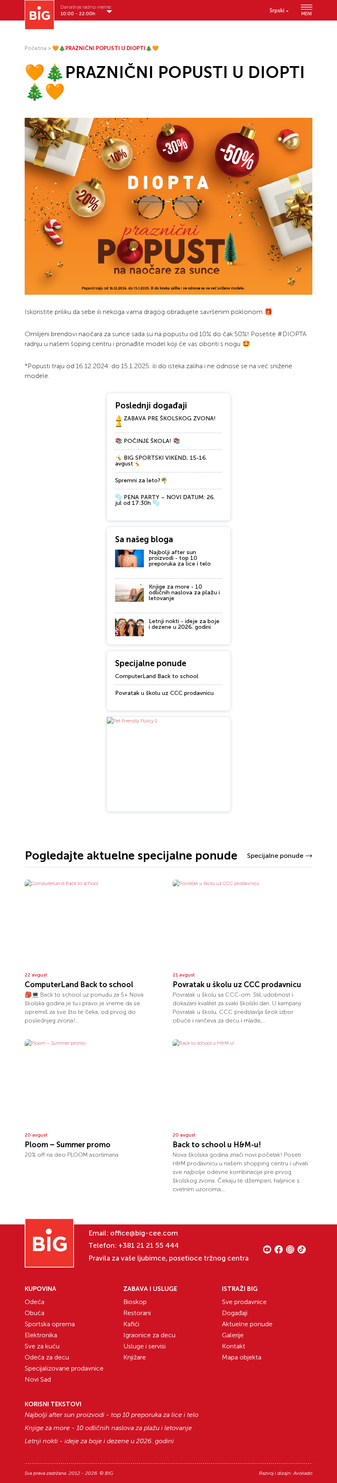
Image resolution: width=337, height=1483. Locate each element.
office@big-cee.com (144, 1233)
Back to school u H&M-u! (217, 1144)
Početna (35, 48)
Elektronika (41, 1335)
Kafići (131, 1324)
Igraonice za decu (149, 1335)
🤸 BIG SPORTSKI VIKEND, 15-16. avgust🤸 (161, 460)
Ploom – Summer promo (68, 1144)
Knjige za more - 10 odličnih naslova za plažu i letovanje (184, 592)
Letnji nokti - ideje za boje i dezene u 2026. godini (184, 624)
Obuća (34, 1313)
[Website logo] (39, 15)
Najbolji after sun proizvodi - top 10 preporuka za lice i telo (180, 558)
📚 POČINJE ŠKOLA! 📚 (147, 441)
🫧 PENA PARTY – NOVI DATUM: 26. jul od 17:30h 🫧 (165, 500)
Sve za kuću (42, 1346)
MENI (306, 13)
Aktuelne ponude (247, 1324)
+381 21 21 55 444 (148, 1245)
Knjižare (134, 1357)
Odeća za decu (47, 1357)
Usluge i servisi (144, 1346)
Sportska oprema (50, 1324)
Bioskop (135, 1302)
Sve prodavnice (244, 1302)
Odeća (34, 1302)
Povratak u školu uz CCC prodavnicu (164, 693)
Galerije (233, 1335)
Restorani (137, 1313)
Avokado (302, 1473)
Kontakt (233, 1346)
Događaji (234, 1313)
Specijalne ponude (275, 856)
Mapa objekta (241, 1357)
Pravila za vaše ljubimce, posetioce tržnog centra (168, 1258)
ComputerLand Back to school (157, 676)
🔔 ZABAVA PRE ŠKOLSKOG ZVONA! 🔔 (165, 421)
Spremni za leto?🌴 (141, 480)
